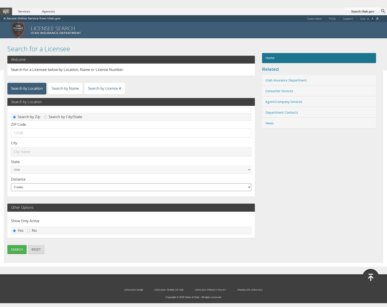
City (14, 143)
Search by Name (65, 88)
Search (17, 249)
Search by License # (104, 88)
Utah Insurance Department (286, 80)
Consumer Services (279, 91)
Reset (36, 249)
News (269, 123)
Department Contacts (281, 112)
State (15, 161)
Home (270, 58)
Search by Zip (29, 116)
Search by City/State (65, 116)
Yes (21, 230)
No (34, 230)
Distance (18, 179)
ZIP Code (18, 124)
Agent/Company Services (283, 102)
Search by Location (27, 88)
